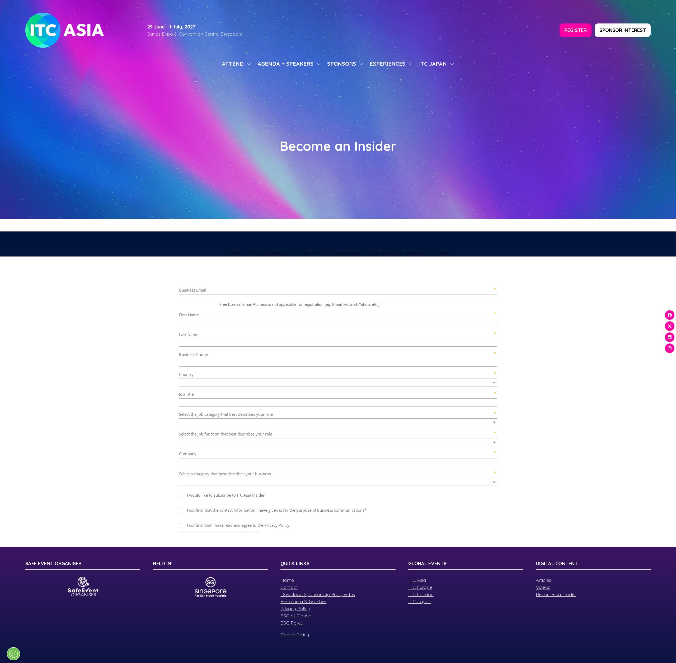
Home (287, 580)
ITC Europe (420, 587)
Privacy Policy (295, 609)
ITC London (421, 594)
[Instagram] (669, 348)
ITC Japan (419, 601)
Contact (289, 587)
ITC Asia (417, 580)
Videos (543, 587)
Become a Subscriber (303, 601)
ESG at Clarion (295, 616)
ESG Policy (291, 623)
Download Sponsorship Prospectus (317, 594)
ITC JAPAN (433, 63)
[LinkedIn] (669, 337)
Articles (543, 580)
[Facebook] (669, 315)
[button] (576, 30)
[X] (669, 326)
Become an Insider (556, 594)
